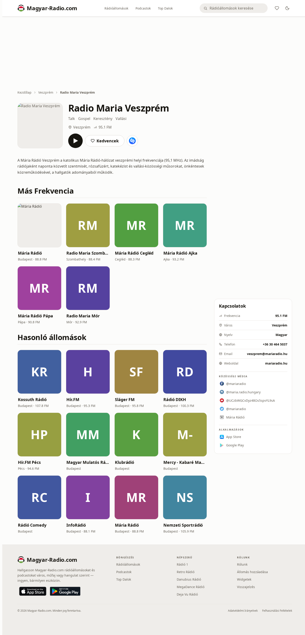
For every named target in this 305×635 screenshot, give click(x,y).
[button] (39, 225)
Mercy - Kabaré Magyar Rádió (184, 462)
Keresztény (102, 118)
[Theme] (287, 8)
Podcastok (143, 8)
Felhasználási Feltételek (277, 611)
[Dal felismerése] (132, 140)
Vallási (121, 118)
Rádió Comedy (32, 525)
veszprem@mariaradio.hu (267, 354)
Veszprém (45, 92)
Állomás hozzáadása (252, 572)
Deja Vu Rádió (187, 594)
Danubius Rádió (189, 579)
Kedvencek (108, 141)
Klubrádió (124, 462)
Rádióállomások (116, 8)
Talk (71, 118)
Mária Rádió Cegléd (134, 253)
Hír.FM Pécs (29, 462)
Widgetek (244, 579)
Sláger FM (125, 399)
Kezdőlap (24, 92)
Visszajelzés (246, 587)
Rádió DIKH (174, 399)
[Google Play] (65, 591)
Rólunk (242, 564)
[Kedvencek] (277, 8)
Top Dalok (165, 8)
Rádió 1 (182, 564)
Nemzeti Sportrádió (183, 525)
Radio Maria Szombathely (87, 253)
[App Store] (32, 591)
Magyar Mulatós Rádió (87, 462)
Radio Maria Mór (83, 316)
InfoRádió (76, 525)
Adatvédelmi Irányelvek (243, 611)
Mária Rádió (30, 253)
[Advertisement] (155, 53)
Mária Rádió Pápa (35, 316)
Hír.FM (72, 399)
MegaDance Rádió (190, 587)
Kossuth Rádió (32, 399)
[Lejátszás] (75, 141)
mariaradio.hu (276, 363)
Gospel (84, 118)
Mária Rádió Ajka (180, 253)
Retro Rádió (185, 572)
